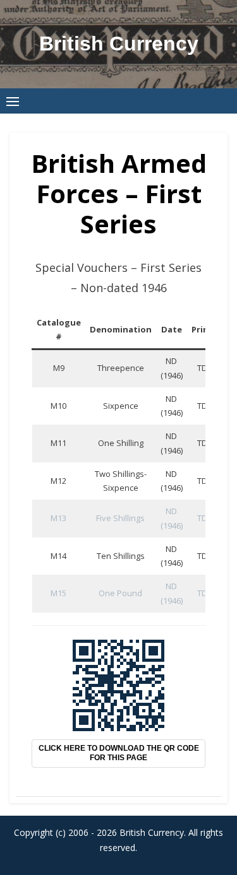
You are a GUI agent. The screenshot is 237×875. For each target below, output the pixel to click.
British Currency (118, 43)
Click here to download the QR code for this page (119, 753)
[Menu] (12, 101)
